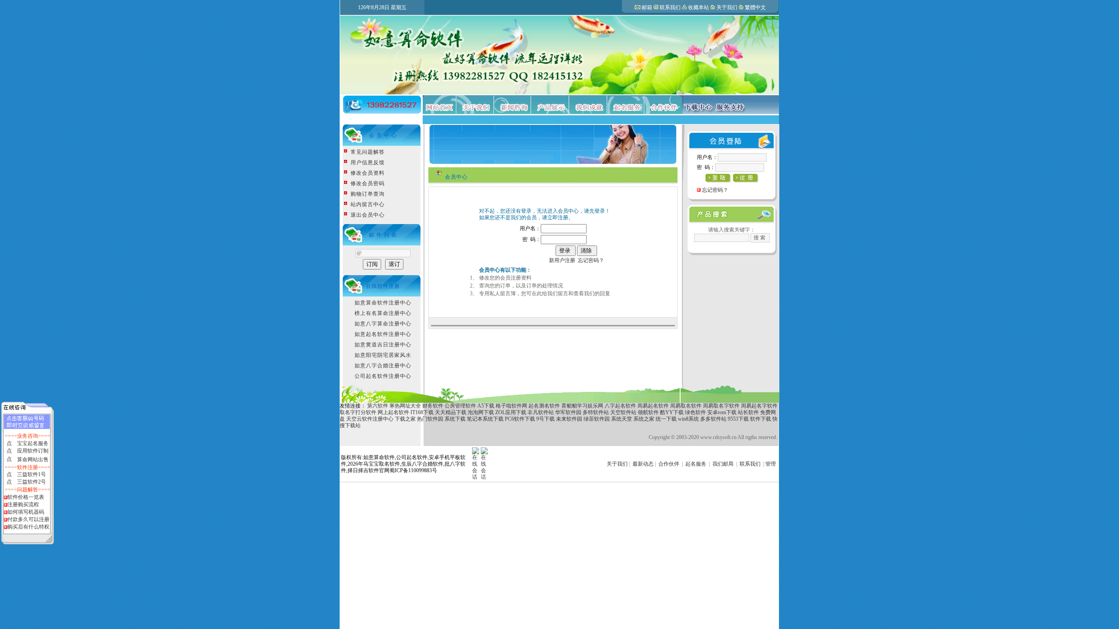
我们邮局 (722, 464)
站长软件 (748, 412)
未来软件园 (569, 419)
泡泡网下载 (481, 412)
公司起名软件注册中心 (382, 376)
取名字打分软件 (358, 412)
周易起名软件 (653, 406)
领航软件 (648, 412)
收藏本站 (698, 7)
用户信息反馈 (368, 162)
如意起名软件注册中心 (382, 334)
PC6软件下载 (520, 419)
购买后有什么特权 (28, 527)
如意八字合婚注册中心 (382, 366)
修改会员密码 (368, 183)
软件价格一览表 (25, 497)
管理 (770, 464)
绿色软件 (695, 412)
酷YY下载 (672, 412)
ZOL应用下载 (510, 412)
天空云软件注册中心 (369, 419)
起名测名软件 (544, 406)
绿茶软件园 (597, 419)
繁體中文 (755, 7)
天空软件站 (624, 412)
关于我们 (726, 7)
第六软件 (377, 406)
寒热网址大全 (405, 406)
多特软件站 (596, 412)
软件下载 (760, 419)
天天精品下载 (450, 412)
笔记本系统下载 (485, 419)
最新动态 (642, 464)
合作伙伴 (668, 464)
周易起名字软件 (759, 406)
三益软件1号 (31, 474)
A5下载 (485, 406)
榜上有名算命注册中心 (382, 313)
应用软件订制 (33, 451)
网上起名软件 (393, 412)
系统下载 (455, 419)
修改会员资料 (368, 173)
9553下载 (738, 419)
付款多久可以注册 (28, 519)
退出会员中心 (368, 215)
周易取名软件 (686, 406)
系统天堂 (621, 419)
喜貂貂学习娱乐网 (582, 406)
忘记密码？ (591, 260)
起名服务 (695, 464)
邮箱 (647, 7)
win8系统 (688, 419)
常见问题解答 (368, 152)
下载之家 (405, 419)
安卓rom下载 (722, 412)
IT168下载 (422, 412)
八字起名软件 (620, 406)
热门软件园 (430, 419)
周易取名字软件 (721, 406)
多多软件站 (713, 419)
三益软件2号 (31, 482)
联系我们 (670, 7)
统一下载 (666, 419)
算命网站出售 (33, 459)
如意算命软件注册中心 (382, 303)
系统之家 (643, 419)
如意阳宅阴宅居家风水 (382, 355)
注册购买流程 (23, 504)
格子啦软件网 (511, 406)
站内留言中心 (368, 204)
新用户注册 (562, 260)
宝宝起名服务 (33, 443)
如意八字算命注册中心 (382, 324)
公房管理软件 (460, 406)
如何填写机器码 (25, 512)
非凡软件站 (541, 412)
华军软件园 (568, 412)
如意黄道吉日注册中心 (382, 345)
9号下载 (545, 419)
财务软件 (432, 406)
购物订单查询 (368, 194)
